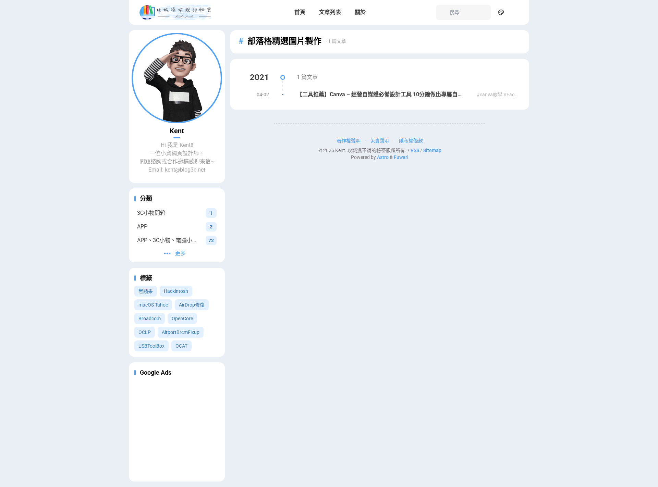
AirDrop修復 (192, 305)
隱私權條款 (411, 140)
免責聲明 (379, 140)
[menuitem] (516, 12)
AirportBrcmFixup (180, 332)
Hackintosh (176, 291)
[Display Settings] (501, 12)
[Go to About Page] (177, 78)
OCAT (181, 346)
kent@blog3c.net (185, 169)
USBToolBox (151, 346)
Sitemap (432, 150)
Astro (383, 157)
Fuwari (401, 157)
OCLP (144, 332)
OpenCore (182, 318)
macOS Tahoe (153, 305)
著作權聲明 (349, 140)
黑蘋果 (145, 291)
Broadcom (149, 318)
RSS (415, 150)
